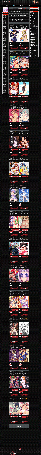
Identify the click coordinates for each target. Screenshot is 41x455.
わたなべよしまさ (32, 31)
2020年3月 (4, 57)
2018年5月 (4, 69)
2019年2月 (4, 64)
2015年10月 (4, 86)
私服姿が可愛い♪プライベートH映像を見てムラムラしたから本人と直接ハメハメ (23, 134)
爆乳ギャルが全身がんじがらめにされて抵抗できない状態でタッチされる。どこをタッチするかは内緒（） (14, 81)
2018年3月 (4, 70)
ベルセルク (13, 365)
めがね (16, 336)
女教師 (13, 70)
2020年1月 (4, 58)
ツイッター (15, 5)
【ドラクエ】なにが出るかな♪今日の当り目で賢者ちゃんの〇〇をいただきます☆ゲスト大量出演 (23, 161)
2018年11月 (4, 66)
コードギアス (13, 392)
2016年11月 (4, 79)
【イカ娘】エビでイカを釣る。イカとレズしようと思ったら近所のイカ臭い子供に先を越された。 (23, 187)
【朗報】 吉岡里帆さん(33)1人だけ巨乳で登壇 (15, 11)
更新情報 (22, 5)
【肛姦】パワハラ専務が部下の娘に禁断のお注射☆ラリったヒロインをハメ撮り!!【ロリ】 (23, 401)
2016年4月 (4, 83)
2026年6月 (4, 16)
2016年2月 (4, 84)
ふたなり (25, 256)
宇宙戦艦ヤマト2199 (32, 49)
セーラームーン (13, 312)
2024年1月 (4, 32)
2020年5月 (4, 56)
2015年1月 (4, 91)
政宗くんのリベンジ (32, 53)
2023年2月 (4, 38)
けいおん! (22, 45)
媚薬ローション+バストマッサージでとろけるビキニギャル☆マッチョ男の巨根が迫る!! (23, 374)
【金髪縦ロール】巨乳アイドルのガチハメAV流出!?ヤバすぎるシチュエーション (23, 214)
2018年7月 (4, 68)
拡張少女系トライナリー (32, 52)
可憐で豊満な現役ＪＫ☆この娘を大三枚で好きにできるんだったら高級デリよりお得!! (14, 161)
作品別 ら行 (31, 44)
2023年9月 (4, 34)
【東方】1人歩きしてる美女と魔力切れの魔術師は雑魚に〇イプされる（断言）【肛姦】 (23, 267)
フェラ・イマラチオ (25, 336)
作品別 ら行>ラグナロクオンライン (34, 45)
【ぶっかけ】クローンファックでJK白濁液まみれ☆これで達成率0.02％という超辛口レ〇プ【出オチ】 (23, 54)
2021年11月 (4, 46)
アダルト (31, 17)
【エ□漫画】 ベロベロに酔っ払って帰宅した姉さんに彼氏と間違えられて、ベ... (19, 20)
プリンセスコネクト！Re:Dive (33, 28)
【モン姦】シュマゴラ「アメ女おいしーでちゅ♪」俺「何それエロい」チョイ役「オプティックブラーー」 (14, 241)
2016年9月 (4, 80)
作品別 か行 (31, 34)
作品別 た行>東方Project (32, 40)
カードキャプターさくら (32, 20)
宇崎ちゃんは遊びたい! (32, 50)
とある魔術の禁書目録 (23, 72)
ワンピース (22, 392)
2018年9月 (4, 67)
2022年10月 (4, 40)
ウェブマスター (29, 5)
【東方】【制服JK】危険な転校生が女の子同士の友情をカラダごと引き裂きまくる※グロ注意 (14, 401)
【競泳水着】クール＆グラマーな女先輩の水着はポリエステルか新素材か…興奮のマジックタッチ (23, 81)
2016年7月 (4, 81)
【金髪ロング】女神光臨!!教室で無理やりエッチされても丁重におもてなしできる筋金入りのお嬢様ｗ (23, 27)
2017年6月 (4, 75)
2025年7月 (4, 22)
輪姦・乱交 (24, 70)
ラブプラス (13, 45)
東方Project (13, 72)
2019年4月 (4, 63)
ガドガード (31, 22)
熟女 (27, 310)
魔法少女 (11, 311)
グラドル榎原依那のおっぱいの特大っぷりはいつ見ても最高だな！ (17, 12)
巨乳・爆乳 (15, 70)
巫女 (16, 70)
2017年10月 (4, 73)
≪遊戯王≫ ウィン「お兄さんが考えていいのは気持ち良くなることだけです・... (19, 19)
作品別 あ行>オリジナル (32, 33)
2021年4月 (4, 50)
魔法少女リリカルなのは (14, 125)
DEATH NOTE (31, 13)
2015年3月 (4, 90)
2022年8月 (4, 41)
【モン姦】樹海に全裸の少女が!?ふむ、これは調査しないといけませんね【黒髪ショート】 (14, 321)
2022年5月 (4, 43)
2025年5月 (4, 23)
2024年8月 (4, 28)
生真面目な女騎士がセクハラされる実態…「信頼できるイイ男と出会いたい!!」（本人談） (23, 321)
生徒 (26, 230)
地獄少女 (31, 48)
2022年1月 (4, 45)
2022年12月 (4, 39)
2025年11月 (4, 20)
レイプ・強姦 (23, 390)
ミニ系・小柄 (15, 336)
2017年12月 (4, 72)
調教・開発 (31, 56)
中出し (24, 96)
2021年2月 (4, 51)
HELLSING (13, 152)
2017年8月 (4, 74)
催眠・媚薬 (14, 230)
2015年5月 (4, 89)
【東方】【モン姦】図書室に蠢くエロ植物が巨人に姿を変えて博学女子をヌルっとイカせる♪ (14, 187)
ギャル (14, 96)
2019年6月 (4, 62)
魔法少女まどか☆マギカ (24, 232)
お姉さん (12, 96)
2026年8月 (4, 15)
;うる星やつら (31, 12)
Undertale (31, 15)
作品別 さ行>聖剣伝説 (32, 37)
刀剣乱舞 (31, 47)
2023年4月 (4, 37)
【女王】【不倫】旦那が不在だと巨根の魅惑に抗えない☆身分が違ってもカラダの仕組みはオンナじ (23, 294)
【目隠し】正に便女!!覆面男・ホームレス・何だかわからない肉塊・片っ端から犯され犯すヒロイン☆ (23, 241)
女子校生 (13, 390)
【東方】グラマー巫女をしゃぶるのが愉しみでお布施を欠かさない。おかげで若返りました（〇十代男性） (23, 107)
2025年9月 (4, 21)
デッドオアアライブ (23, 365)
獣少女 (17, 230)
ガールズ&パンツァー (32, 21)
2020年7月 (4, 55)
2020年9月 (4, 54)
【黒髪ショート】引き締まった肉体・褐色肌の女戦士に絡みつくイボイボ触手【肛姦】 (14, 347)
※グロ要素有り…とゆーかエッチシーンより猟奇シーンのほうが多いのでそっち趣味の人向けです (14, 134)
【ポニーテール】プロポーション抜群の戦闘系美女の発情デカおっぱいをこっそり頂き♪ (14, 107)
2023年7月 (4, 35)
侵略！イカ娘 (23, 205)
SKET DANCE (31, 14)
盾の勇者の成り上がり (32, 55)
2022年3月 (4, 44)
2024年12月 (4, 26)
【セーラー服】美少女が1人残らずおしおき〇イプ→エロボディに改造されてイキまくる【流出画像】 (14, 294)
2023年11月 (4, 33)
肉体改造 (16, 310)
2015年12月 (4, 85)
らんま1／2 (13, 285)
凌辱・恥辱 (26, 96)
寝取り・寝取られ (23, 310)
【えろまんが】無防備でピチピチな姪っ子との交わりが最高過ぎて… (18, 16)
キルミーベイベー (32, 23)
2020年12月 (4, 52)
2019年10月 (4, 60)
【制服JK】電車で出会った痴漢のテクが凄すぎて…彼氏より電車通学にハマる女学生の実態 (14, 27)
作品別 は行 (31, 41)
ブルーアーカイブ (32, 29)
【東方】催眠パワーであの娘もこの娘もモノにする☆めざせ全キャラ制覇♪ (14, 214)
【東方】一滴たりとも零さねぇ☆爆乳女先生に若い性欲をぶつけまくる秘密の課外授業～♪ (14, 54)
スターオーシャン (32, 25)
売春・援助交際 (16, 176)
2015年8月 (4, 87)
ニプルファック (16, 96)
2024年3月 (4, 31)
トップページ (7, 5)
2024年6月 (4, 29)
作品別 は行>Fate (32, 42)
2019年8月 (4, 61)
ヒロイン (12, 176)
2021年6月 (4, 49)
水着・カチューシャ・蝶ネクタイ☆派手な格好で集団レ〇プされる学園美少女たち (14, 374)
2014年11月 (4, 92)
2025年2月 (4, 25)
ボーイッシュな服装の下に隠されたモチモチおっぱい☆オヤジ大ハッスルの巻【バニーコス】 (14, 267)
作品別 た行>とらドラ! (32, 39)
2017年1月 (4, 78)
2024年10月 (4, 27)
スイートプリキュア (23, 312)
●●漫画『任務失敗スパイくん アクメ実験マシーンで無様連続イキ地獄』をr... (18, 15)
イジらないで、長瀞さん (32, 18)
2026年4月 (4, 17)
